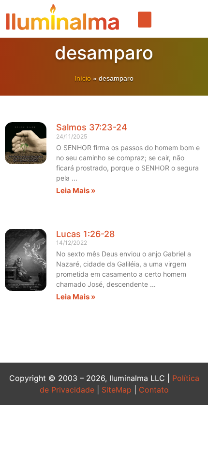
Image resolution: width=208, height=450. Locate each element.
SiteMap (117, 389)
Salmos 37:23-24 (91, 127)
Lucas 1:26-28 (85, 234)
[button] (144, 20)
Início (82, 78)
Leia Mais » (75, 190)
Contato (154, 389)
